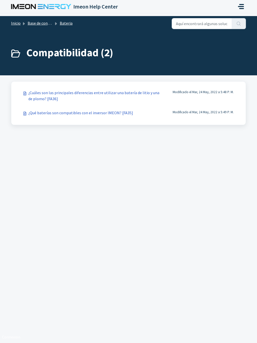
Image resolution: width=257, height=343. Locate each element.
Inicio (16, 23)
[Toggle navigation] (241, 6)
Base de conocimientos (47, 23)
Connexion (11, 336)
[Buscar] (239, 23)
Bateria (66, 23)
